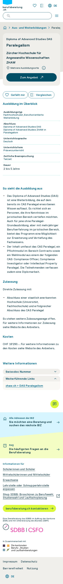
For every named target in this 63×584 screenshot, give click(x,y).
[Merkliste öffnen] (34, 5)
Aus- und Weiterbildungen (29, 27)
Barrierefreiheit (13, 568)
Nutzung (32, 568)
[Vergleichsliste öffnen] (42, 5)
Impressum (10, 561)
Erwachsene (10, 480)
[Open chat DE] (54, 404)
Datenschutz (29, 561)
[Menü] (56, 15)
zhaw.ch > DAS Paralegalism (24, 385)
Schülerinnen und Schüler (19, 469)
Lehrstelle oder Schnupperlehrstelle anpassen (26, 487)
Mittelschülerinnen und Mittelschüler (26, 474)
